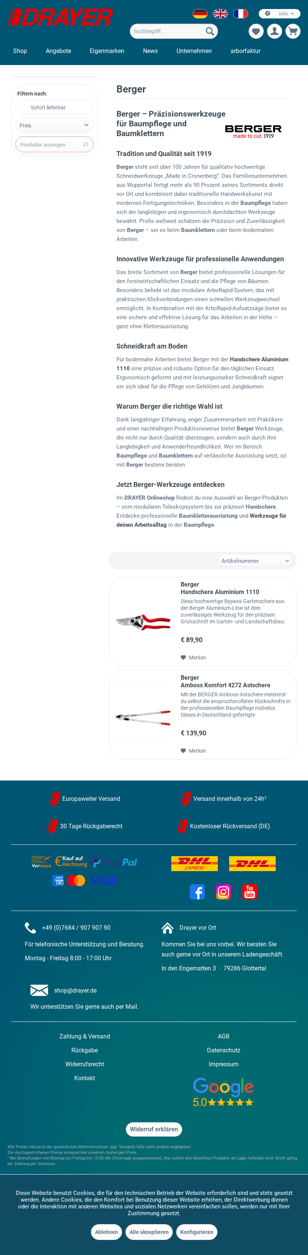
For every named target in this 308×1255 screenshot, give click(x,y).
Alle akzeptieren (149, 1232)
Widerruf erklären (154, 1129)
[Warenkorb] (292, 31)
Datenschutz (223, 1050)
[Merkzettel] (256, 31)
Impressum (224, 1064)
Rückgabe (84, 1050)
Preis (25, 126)
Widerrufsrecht (84, 1064)
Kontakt (84, 1078)
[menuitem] (174, 31)
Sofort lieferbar (48, 108)
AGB (223, 1036)
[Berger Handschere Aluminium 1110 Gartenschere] (143, 621)
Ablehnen (106, 1232)
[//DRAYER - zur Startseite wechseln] (60, 22)
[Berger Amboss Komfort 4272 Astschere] (143, 714)
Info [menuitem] (283, 14)
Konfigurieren (196, 1232)
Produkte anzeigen (42, 145)
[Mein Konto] (274, 31)
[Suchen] (210, 31)
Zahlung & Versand (84, 1036)
